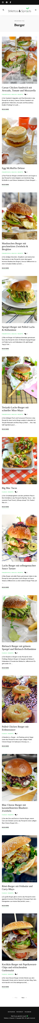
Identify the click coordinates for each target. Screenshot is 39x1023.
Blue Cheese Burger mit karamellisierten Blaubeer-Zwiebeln (15, 808)
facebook (10, 2)
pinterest (7, 2)
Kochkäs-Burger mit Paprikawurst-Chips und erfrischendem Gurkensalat (19, 967)
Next (23, 997)
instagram (3, 2)
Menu (36, 10)
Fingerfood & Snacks (9, 94)
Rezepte (20, 94)
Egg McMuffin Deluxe (13, 168)
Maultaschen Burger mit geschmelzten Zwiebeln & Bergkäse (15, 246)
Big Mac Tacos (9, 488)
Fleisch (4, 492)
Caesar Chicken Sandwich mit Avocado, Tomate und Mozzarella (19, 89)
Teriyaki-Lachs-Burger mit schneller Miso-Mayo (15, 409)
